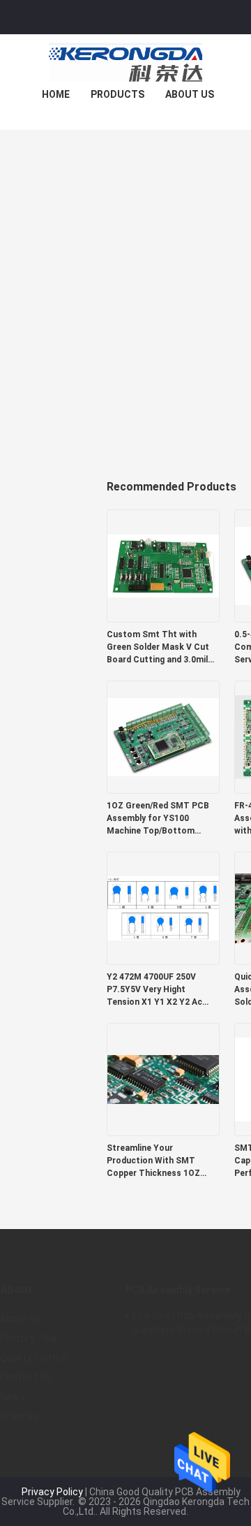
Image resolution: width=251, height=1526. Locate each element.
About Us (189, 94)
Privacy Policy (52, 1491)
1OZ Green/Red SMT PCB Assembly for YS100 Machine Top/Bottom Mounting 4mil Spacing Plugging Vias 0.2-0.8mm (158, 819)
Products (117, 94)
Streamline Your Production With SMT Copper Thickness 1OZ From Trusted (153, 1161)
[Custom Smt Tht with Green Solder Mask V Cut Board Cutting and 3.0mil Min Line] (163, 565)
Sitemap (19, 1416)
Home (56, 94)
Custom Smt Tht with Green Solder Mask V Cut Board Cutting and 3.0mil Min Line (158, 648)
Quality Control (34, 1357)
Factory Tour (29, 1338)
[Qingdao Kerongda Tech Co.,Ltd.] (125, 62)
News (12, 1396)
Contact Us (26, 1377)
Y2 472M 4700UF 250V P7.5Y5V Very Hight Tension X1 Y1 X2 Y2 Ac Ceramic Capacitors (154, 990)
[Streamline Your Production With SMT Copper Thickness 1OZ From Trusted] (163, 1078)
